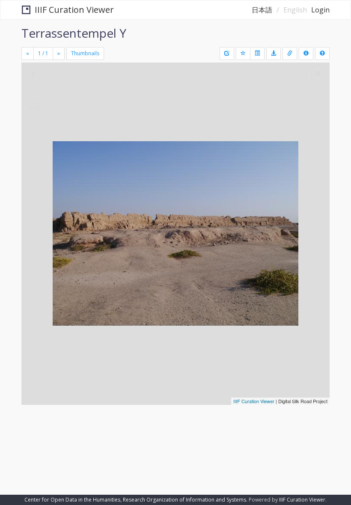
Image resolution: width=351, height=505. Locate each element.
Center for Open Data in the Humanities (72, 499)
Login (320, 10)
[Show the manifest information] (306, 53)
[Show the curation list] (257, 53)
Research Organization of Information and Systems (184, 499)
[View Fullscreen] (33, 105)
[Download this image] (273, 53)
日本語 (262, 10)
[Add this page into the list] (243, 53)
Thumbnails (85, 53)
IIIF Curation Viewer (74, 9)
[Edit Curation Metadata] (227, 53)
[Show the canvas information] (290, 53)
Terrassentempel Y (73, 33)
